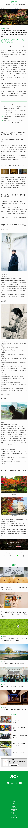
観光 (2, 42)
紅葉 (14, 39)
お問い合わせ (14, 806)
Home (2, 5)
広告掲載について (14, 809)
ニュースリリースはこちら (14, 807)
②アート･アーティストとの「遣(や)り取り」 (16, 114)
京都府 (7, 42)
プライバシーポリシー (14, 812)
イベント (3, 39)
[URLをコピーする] (24, 46)
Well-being (14, 799)
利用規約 (14, 810)
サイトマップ (14, 815)
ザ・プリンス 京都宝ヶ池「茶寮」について (14, 123)
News (14, 803)
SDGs (14, 801)
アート (18, 39)
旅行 (22, 39)
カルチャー (9, 39)
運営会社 (14, 813)
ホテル (11, 42)
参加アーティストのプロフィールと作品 (14, 120)
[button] (4, 46)
